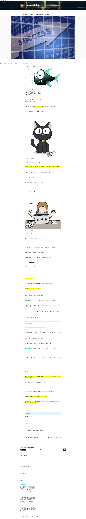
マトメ (28, 94)
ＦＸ (27, 238)
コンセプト (23, 459)
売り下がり (34, 430)
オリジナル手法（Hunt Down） (41, 12)
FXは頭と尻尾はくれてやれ (30, 91)
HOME (21, 12)
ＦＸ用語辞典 (57, 12)
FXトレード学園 (32, 5)
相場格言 (42, 430)
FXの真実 (33, 12)
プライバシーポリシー (39, 14)
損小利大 (35, 338)
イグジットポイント (28, 430)
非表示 (34, 89)
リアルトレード (63, 12)
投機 (28, 278)
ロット (35, 321)
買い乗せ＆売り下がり (55, 321)
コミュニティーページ (23, 14)
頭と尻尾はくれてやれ (38, 430)
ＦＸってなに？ (50, 12)
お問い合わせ (46, 14)
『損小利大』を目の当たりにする (34, 93)
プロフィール (27, 12)
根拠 (37, 300)
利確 (55, 166)
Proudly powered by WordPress (36, 516)
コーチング (23, 462)
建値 (34, 327)
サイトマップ (32, 14)
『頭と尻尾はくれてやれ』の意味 (32, 92)
